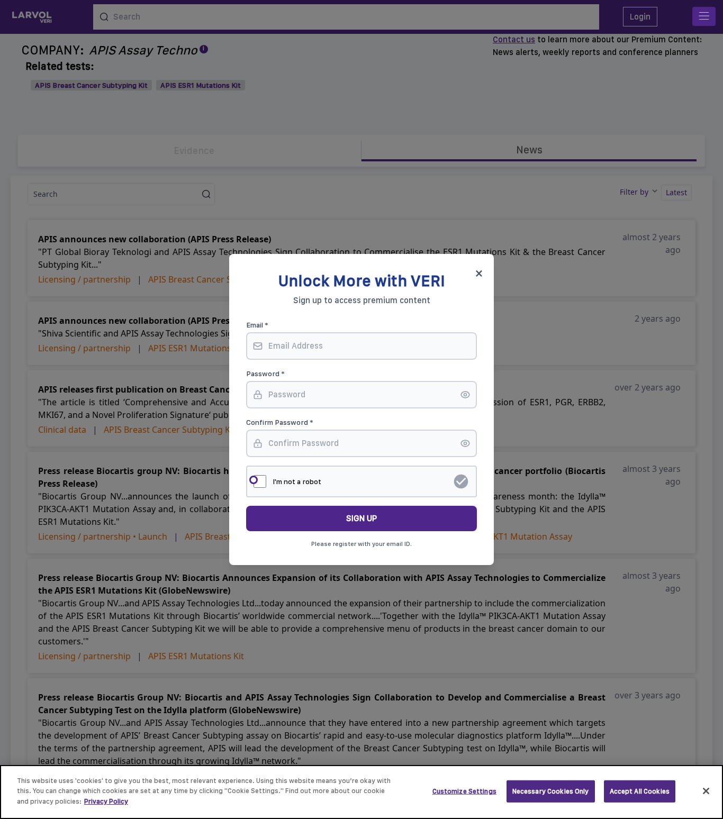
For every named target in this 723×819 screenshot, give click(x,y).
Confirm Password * (279, 422)
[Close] (706, 791)
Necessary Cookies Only (550, 791)
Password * (265, 373)
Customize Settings (464, 791)
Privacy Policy (106, 801)
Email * (257, 325)
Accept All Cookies (640, 791)
